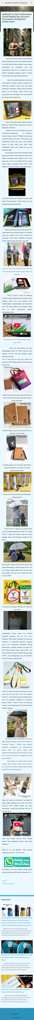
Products (4, 880)
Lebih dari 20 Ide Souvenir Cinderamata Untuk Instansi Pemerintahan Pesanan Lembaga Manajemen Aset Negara (16, 957)
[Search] (32, 3)
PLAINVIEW (21, 1014)
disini (30, 872)
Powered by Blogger (18, 1010)
